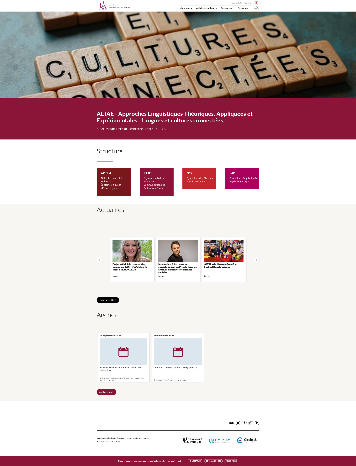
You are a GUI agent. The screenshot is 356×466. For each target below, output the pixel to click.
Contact (248, 3)
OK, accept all (194, 461)
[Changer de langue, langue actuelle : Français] (256, 3)
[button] (99, 260)
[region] (178, 260)
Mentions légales (104, 438)
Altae (115, 276)
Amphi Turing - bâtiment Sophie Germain (171, 380)
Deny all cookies (213, 461)
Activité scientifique (205, 8)
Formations (243, 8)
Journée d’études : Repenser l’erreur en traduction (120, 359)
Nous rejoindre (236, 3)
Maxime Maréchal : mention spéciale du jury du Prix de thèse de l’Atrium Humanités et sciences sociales (177, 268)
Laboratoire (184, 8)
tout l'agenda (105, 392)
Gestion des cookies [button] (141, 438)
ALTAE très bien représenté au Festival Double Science (220, 265)
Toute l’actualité (106, 300)
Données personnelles (121, 438)
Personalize (231, 461)
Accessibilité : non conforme (108, 441)
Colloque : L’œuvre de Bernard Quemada (175, 358)
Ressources (226, 8)
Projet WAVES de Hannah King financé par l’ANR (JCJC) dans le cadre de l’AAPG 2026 (130, 267)
